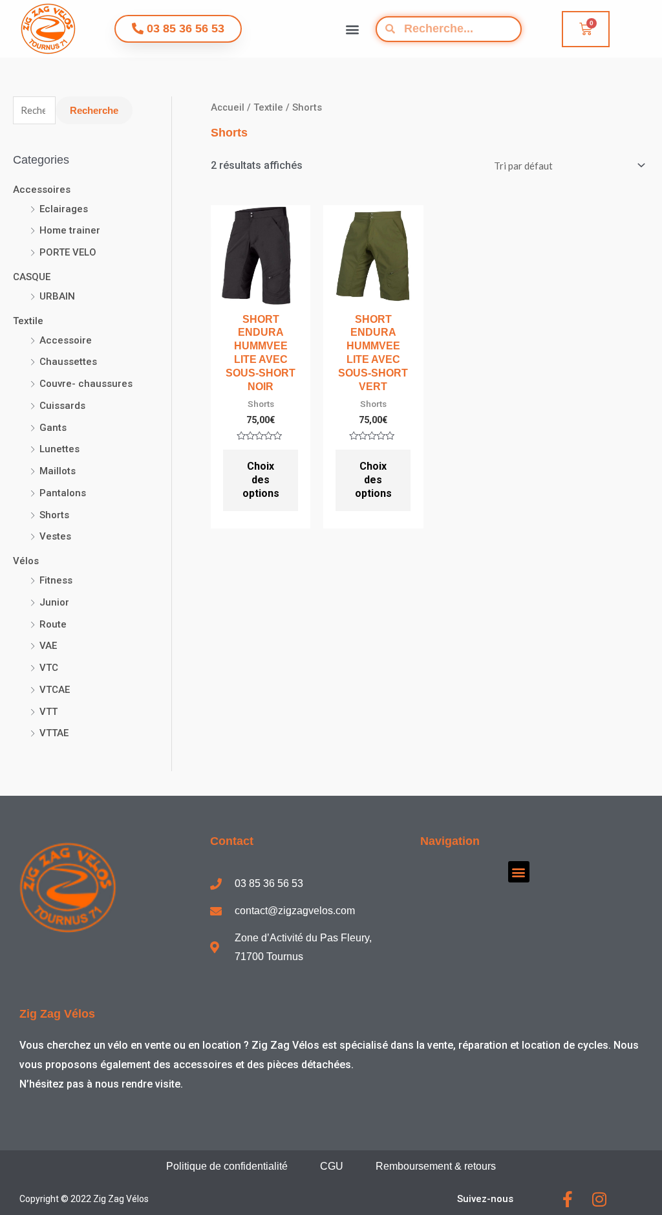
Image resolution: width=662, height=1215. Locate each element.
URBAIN (57, 296)
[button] (352, 28)
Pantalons (62, 493)
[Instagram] (599, 1199)
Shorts (54, 515)
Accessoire (65, 340)
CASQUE (31, 277)
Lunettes (59, 449)
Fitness (55, 580)
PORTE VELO (67, 252)
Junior (54, 602)
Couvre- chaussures (86, 383)
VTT (48, 711)
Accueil (227, 107)
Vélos (26, 561)
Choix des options (260, 479)
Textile (28, 321)
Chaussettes (68, 361)
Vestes (55, 536)
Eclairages (63, 209)
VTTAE (54, 733)
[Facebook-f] (567, 1199)
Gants (53, 427)
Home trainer (69, 230)
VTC (48, 667)
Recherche (94, 110)
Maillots (57, 471)
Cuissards (62, 405)
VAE (48, 645)
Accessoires (41, 189)
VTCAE (54, 689)
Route (53, 624)
